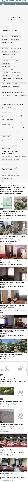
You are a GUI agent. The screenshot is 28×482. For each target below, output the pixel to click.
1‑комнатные (5, 33)
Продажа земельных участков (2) (12, 104)
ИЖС (3, 107)
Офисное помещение (7, 156)
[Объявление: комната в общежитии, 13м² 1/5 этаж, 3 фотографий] (13, 259)
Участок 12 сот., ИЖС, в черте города (11, 424)
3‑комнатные (5, 36)
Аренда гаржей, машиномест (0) (12, 140)
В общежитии (5, 57)
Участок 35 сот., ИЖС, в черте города (11, 401)
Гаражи (3, 131)
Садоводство (10, 107)
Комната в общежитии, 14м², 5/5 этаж (12, 282)
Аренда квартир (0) (7, 42)
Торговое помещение (20, 156)
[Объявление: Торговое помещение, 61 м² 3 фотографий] (13, 447)
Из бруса (14, 88)
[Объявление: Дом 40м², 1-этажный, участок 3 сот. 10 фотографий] (7, 376)
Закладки (11, 4)
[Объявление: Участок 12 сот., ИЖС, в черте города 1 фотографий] (13, 422)
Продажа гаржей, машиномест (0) (12, 128)
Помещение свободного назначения (10, 159)
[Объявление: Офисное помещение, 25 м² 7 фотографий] (13, 472)
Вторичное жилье (15, 36)
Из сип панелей (5, 88)
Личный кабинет (21, 4)
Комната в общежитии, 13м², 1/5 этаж (12, 261)
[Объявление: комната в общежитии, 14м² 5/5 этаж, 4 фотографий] (13, 281)
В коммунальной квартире (17, 57)
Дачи (8, 83)
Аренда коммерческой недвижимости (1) (9, 168)
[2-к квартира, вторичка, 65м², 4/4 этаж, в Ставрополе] (7, 210)
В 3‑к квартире (15, 60)
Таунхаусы (23, 83)
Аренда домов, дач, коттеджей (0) (12, 92)
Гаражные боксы (5, 133)
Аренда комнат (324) (8, 66)
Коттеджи (15, 83)
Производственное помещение (9, 164)
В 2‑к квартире (5, 60)
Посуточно (4, 51)
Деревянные (16, 86)
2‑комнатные (14, 33)
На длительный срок (16, 48)
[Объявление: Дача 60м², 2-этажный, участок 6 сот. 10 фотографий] (7, 353)
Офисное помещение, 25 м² (8, 473)
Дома (3, 83)
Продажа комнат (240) (8, 54)
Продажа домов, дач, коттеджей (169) (12, 79)
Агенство (18, 110)
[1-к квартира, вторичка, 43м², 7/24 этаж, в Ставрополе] (7, 234)
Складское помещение (7, 162)
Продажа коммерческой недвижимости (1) (9, 152)
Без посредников (15, 39)
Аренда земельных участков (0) (11, 116)
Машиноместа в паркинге (14, 131)
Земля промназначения (7, 110)
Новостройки (5, 39)
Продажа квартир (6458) (9, 30)
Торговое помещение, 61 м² (8, 449)
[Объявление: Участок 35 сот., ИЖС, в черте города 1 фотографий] (13, 399)
